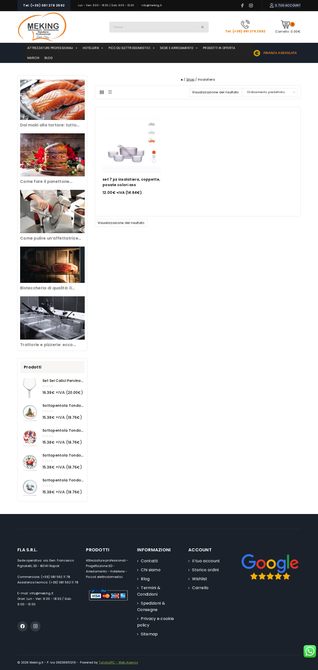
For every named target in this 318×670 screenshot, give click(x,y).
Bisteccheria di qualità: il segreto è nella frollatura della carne (52, 288)
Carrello (200, 588)
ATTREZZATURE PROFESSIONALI (50, 48)
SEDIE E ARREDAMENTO (177, 48)
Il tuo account (206, 561)
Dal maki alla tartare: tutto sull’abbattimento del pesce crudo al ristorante (49, 125)
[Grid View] (102, 92)
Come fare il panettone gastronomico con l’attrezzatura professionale (50, 182)
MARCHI (33, 58)
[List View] (110, 92)
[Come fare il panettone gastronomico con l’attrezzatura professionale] (52, 154)
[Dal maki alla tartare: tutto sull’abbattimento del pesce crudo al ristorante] (52, 100)
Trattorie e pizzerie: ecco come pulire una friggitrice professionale (48, 345)
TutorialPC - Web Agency (118, 662)
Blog (145, 579)
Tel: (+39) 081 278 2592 (44, 5)
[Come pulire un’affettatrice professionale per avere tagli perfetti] (52, 211)
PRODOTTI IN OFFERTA (219, 48)
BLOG (48, 58)
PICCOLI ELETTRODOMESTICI (129, 48)
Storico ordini (205, 570)
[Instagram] (251, 5)
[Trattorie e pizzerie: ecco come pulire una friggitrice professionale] (52, 317)
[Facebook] (242, 5)
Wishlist (199, 579)
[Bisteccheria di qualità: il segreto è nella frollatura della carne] (52, 265)
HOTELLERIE (91, 48)
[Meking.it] (42, 27)
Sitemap (149, 634)
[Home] (182, 79)
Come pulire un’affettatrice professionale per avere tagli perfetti (51, 238)
